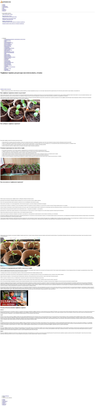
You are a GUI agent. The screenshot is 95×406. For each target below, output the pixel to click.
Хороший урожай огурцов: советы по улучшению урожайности (13, 23)
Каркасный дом (7, 50)
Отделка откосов (7, 60)
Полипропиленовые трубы (8, 62)
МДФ (5, 53)
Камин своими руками (8, 49)
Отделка (3, 5)
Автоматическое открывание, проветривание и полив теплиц (14, 39)
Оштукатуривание (7, 61)
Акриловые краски (7, 40)
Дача (3, 8)
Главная (3, 4)
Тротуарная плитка (7, 64)
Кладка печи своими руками (9, 51)
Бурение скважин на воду (8, 42)
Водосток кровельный (8, 44)
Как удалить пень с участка (7, 15)
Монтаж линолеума (7, 56)
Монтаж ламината (7, 55)
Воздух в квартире (7, 45)
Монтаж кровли (7, 54)
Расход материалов (7, 63)
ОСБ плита (6, 59)
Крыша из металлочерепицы (9, 52)
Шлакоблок (6, 69)
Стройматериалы (5, 7)
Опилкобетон (6, 58)
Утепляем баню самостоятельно (9, 66)
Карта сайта (4, 9)
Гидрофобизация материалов (9, 48)
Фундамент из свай (7, 68)
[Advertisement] (32, 31)
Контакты (4, 10)
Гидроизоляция (7, 47)
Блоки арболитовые (7, 41)
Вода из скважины (7, 43)
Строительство (4, 6)
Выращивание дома (7, 46)
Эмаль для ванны (7, 70)
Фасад (5, 67)
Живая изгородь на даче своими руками (9, 18)
